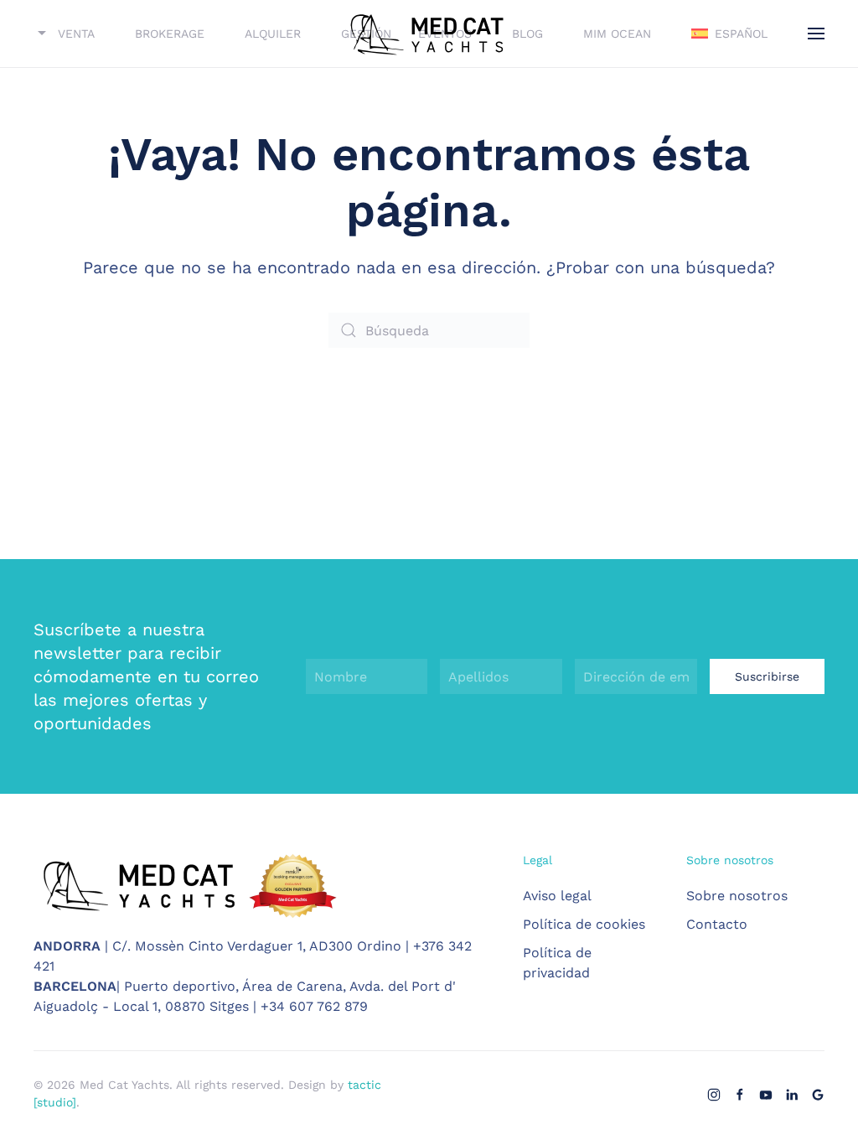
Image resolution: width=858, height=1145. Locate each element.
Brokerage (169, 33)
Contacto (716, 924)
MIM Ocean (617, 33)
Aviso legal (557, 896)
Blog (527, 33)
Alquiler (273, 33)
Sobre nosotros (737, 896)
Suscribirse (767, 676)
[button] (729, 33)
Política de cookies (584, 924)
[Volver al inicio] (429, 33)
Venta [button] (76, 33)
